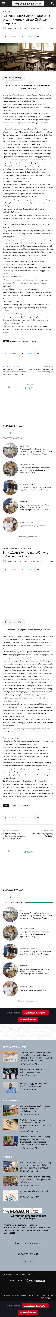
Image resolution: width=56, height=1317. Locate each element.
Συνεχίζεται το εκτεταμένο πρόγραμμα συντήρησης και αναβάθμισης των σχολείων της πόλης (35, 470)
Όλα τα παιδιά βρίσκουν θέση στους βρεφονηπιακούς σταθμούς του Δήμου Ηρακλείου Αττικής (36, 1108)
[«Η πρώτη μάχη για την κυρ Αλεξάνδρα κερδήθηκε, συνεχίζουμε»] (10, 1087)
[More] (38, 36)
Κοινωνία (23, 502)
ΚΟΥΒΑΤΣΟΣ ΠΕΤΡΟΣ (18, 28)
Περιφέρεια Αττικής (27, 484)
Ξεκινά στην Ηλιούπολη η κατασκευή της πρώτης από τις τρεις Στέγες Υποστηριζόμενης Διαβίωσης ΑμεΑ (36, 507)
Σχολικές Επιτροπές (30, 341)
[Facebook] (5, 433)
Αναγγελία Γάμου (28, 1312)
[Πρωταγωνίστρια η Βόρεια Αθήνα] (10, 524)
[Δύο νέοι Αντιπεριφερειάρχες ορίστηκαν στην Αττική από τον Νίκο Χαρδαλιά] (10, 487)
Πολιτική (6, 12)
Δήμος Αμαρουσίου (27, 464)
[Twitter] (10, 433)
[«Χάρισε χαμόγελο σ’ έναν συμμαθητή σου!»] (10, 1195)
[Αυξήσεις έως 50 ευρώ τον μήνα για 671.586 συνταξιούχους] (10, 1073)
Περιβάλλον (24, 446)
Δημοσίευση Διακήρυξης (35, 1306)
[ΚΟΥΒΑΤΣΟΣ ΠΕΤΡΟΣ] (5, 28)
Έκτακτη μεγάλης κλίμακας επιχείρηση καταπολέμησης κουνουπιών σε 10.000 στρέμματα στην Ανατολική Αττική (36, 451)
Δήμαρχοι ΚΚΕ (15, 341)
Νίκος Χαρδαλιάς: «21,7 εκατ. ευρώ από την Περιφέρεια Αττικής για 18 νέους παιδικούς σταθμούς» (15, 371)
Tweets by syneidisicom (28, 1243)
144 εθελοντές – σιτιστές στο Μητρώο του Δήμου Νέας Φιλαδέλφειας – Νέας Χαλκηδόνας (36, 1179)
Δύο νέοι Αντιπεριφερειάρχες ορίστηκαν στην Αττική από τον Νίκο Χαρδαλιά (35, 488)
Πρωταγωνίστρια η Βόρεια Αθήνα (33, 526)
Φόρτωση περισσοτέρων (27, 537)
